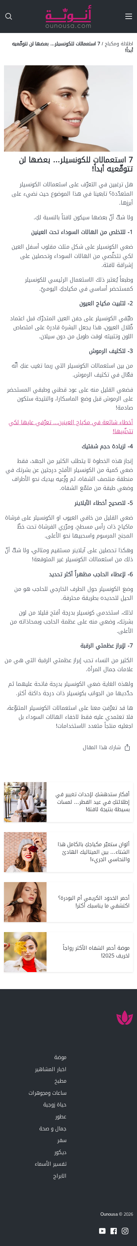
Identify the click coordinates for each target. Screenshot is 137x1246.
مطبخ (61, 1081)
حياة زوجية (55, 1104)
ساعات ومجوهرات (48, 1093)
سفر (62, 1140)
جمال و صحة (53, 1128)
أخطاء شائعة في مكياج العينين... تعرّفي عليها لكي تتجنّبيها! (71, 427)
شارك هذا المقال (102, 747)
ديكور (60, 1152)
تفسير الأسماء (51, 1164)
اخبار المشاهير (51, 1069)
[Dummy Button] (36, 16)
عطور (61, 1116)
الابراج (60, 1176)
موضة (60, 1057)
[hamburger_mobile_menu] (126, 16)
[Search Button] (6, 16)
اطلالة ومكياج (119, 43)
